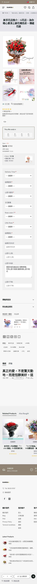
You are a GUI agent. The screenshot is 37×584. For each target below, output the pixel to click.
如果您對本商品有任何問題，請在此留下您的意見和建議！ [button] (17, 114)
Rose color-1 (9, 213)
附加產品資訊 (7, 307)
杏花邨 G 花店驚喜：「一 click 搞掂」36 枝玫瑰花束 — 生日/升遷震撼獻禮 (12, 447)
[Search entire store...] (29, 7)
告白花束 (22, 347)
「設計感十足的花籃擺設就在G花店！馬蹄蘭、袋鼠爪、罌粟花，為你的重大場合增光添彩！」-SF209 (21, 554)
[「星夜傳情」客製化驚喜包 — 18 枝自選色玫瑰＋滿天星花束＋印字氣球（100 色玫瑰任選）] (8, 323)
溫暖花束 (16, 351)
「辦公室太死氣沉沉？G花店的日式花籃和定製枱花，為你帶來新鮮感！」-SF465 (21, 561)
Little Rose (9, 223)
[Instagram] (9, 499)
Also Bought (24, 413)
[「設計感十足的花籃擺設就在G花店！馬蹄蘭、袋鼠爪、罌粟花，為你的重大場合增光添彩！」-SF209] (4, 555)
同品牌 (16, 314)
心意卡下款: (9, 282)
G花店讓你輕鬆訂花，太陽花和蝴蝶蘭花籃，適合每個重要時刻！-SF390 (21, 541)
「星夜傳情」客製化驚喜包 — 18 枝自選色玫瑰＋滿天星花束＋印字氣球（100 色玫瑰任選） (20, 321)
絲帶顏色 (8, 233)
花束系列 (12, 442)
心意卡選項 (9, 192)
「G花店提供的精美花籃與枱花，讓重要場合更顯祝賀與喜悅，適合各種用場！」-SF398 (21, 548)
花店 (4, 121)
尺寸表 (7, 104)
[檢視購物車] (33, 7)
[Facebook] (4, 499)
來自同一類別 (7, 314)
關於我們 (5, 508)
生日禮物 (13, 347)
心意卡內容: (9, 263)
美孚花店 (11, 343)
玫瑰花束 (19, 343)
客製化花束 (7, 351)
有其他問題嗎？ (18, 104)
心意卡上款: (9, 253)
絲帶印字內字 (9, 243)
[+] (11, 576)
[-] (3, 576)
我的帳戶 (21, 508)
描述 (4, 363)
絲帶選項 (8, 182)
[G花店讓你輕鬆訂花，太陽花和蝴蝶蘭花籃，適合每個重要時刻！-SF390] (4, 542)
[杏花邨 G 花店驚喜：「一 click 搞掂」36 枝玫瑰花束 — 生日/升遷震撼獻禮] (12, 429)
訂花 (23, 351)
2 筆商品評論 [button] (6, 111)
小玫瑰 (27, 343)
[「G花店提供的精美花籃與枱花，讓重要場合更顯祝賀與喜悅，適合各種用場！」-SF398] (4, 549)
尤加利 (5, 347)
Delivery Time (10, 172)
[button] (22, 576)
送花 (28, 351)
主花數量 (8, 202)
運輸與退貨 (6, 300)
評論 (10, 363)
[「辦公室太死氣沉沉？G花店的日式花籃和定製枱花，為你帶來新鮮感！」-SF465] (4, 562)
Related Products (9, 413)
